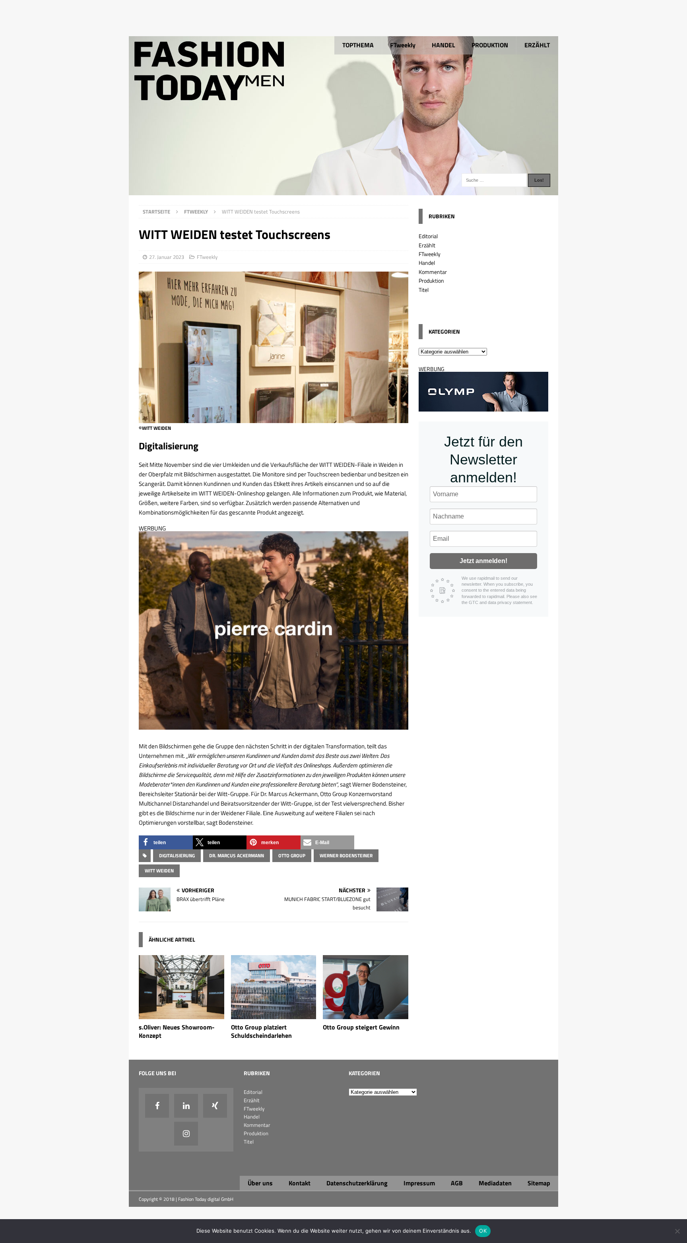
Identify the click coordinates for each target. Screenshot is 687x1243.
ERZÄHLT (537, 45)
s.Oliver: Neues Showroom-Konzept (177, 1031)
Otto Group (291, 855)
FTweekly (402, 45)
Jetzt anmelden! (483, 560)
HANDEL (443, 45)
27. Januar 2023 (166, 257)
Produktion (431, 280)
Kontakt (300, 1183)
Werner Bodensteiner (346, 855)
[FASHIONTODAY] (343, 190)
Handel (427, 262)
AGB (457, 1183)
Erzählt (427, 245)
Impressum (419, 1183)
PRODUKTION (490, 45)
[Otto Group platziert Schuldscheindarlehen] (273, 1014)
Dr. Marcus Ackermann (236, 855)
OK (483, 1230)
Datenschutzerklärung (357, 1183)
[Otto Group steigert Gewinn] (365, 1014)
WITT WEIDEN (159, 870)
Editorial (428, 236)
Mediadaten (495, 1183)
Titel (424, 290)
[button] (166, 842)
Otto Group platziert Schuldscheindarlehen (261, 1031)
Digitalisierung (177, 855)
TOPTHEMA (358, 45)
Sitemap (539, 1183)
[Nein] (677, 1231)
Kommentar (433, 272)
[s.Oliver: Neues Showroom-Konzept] (181, 1014)
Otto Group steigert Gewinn (361, 1027)
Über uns (260, 1183)
